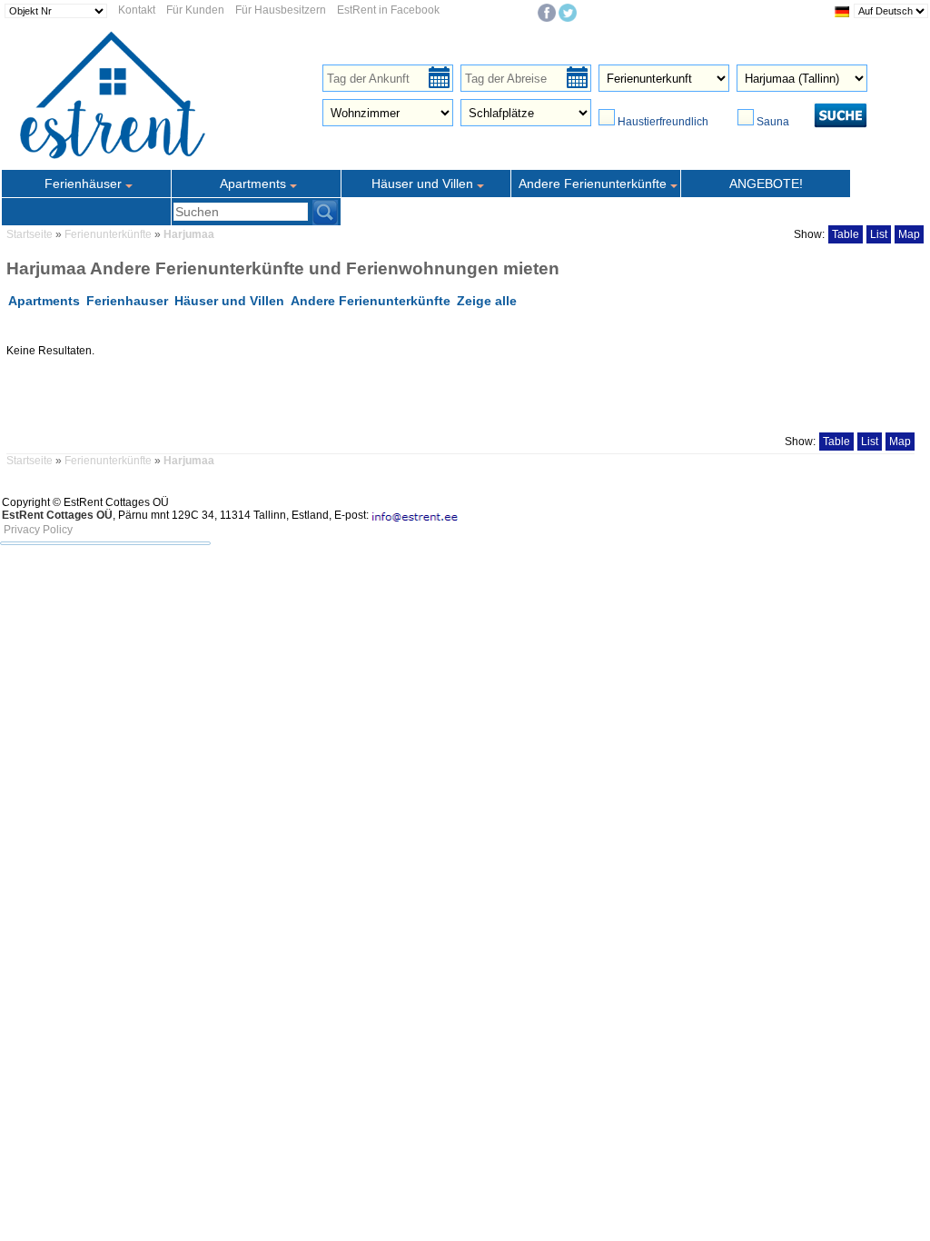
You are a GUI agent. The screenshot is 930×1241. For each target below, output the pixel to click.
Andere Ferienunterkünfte (370, 300)
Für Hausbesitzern (280, 10)
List (878, 234)
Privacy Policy (38, 529)
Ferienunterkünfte (109, 234)
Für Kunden (195, 10)
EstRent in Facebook (388, 10)
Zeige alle (487, 300)
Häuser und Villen (229, 300)
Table (845, 234)
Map (909, 234)
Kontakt (136, 10)
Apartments (44, 300)
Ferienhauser (127, 300)
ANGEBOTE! (766, 183)
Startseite (29, 234)
